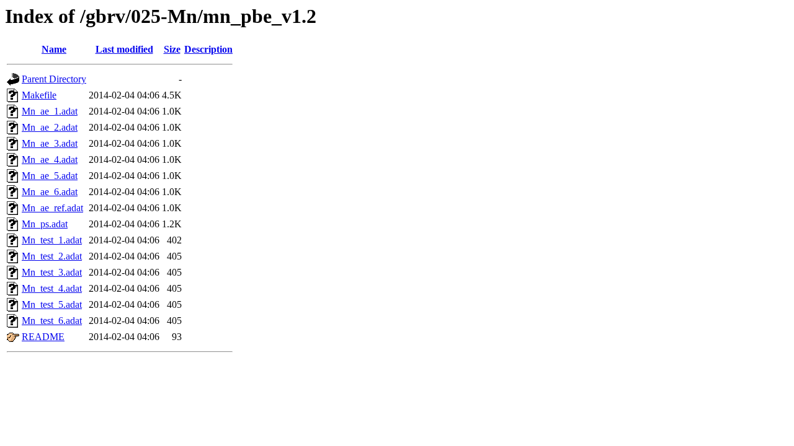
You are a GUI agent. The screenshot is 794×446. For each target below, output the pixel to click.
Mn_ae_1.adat (50, 111)
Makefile (39, 95)
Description (208, 49)
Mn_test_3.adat (52, 272)
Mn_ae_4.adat (50, 159)
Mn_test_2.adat (52, 256)
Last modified (124, 49)
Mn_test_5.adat (52, 304)
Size (172, 49)
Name (54, 49)
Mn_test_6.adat (52, 320)
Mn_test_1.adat (52, 240)
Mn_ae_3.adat (50, 143)
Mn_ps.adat (45, 224)
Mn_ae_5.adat (50, 175)
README (43, 336)
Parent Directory (54, 79)
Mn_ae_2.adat (50, 127)
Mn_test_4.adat (52, 288)
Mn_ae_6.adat (50, 191)
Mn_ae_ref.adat (52, 208)
